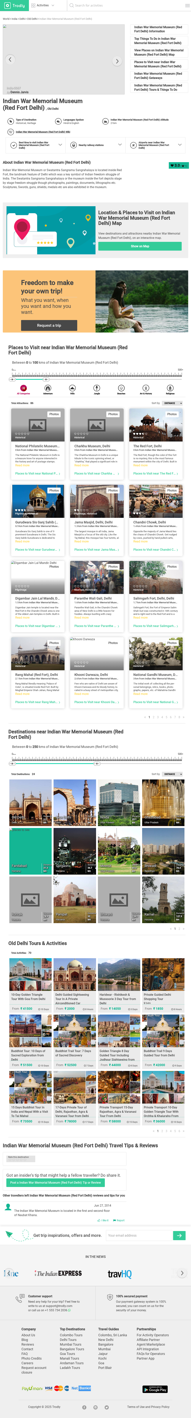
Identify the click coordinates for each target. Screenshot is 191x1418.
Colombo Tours (71, 1335)
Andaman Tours (72, 1363)
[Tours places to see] (14, 5)
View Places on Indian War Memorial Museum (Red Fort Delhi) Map (159, 52)
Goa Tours (67, 1354)
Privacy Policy (160, 1407)
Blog (24, 1340)
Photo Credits (31, 1358)
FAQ (24, 1354)
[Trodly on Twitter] (106, 1407)
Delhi (22, 18)
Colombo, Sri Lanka (112, 1335)
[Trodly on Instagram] (95, 1407)
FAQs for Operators (151, 1354)
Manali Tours (69, 1358)
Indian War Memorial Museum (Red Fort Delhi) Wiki (43, 131)
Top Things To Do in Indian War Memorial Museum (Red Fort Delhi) (157, 41)
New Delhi (105, 1340)
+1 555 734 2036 (56, 1310)
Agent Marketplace (151, 1344)
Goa (101, 1363)
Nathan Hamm (20, 92)
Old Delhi (32, 18)
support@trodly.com (59, 1306)
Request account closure (33, 1370)
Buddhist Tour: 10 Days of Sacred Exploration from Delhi (28, 1055)
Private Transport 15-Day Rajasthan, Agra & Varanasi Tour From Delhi (118, 1112)
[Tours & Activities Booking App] (132, 1389)
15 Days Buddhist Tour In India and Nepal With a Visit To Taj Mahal (29, 1112)
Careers (27, 1363)
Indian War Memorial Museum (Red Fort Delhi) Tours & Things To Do (158, 87)
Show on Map (140, 246)
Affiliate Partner (148, 1340)
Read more (22, 465)
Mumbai (104, 1349)
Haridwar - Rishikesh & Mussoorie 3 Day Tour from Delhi (118, 999)
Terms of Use (136, 1407)
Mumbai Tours (70, 1344)
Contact (27, 1349)
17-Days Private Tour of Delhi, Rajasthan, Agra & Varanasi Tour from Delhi (72, 1112)
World (6, 18)
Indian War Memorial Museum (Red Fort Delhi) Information (158, 29)
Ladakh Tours (70, 1368)
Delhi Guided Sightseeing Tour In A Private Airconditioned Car (72, 999)
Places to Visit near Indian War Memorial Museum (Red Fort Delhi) (157, 64)
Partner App (145, 1358)
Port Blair (105, 1368)
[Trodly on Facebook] (84, 1407)
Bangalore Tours (72, 1349)
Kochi (102, 1358)
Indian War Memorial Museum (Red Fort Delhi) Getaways (158, 76)
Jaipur (103, 1354)
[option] (64, 59)
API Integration (148, 1349)
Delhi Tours (68, 1340)
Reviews (27, 1344)
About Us (28, 1335)
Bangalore (105, 1344)
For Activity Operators (153, 1335)
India (14, 18)
